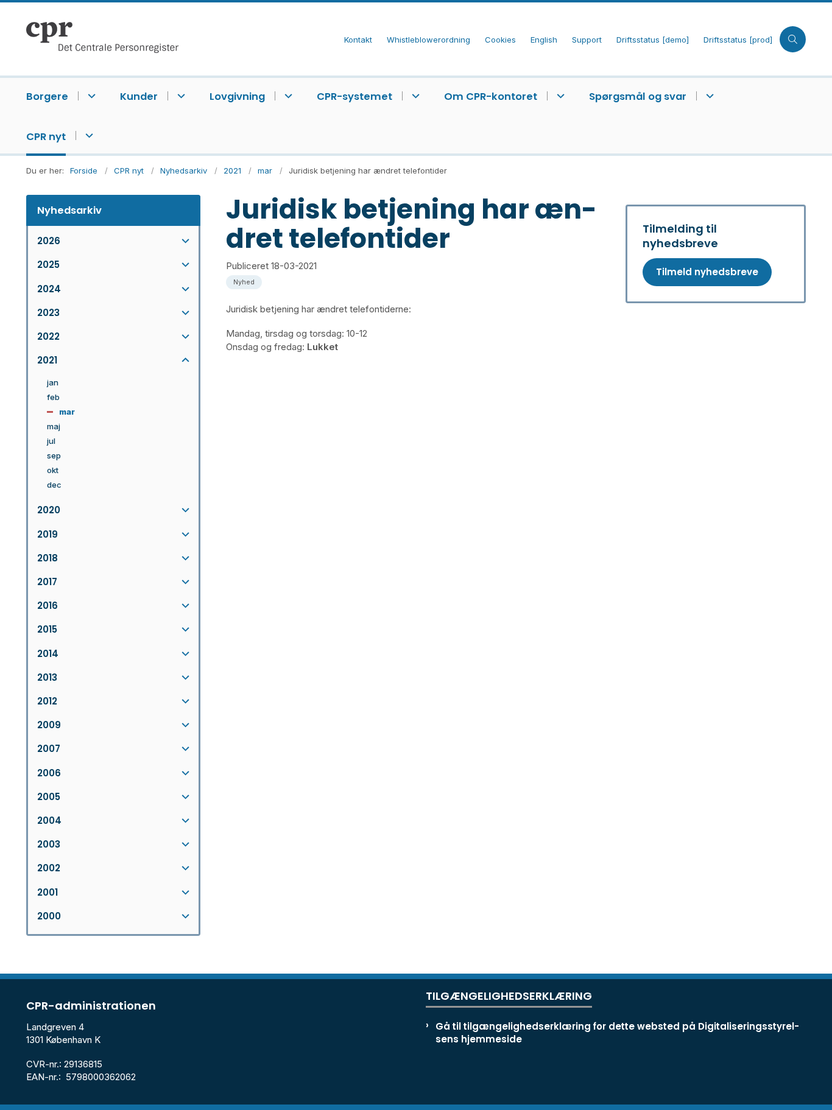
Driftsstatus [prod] (737, 40)
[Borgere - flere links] (90, 95)
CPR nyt (46, 137)
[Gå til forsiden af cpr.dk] (181, 39)
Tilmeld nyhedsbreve (707, 271)
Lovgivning (237, 97)
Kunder (139, 97)
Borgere (47, 97)
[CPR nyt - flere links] (87, 135)
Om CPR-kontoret (490, 97)
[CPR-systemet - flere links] (414, 95)
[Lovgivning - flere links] (286, 95)
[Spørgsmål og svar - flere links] (708, 95)
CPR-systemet (354, 97)
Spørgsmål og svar (637, 97)
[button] (182, 240)
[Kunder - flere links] (179, 95)
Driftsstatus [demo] (652, 40)
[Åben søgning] (793, 39)
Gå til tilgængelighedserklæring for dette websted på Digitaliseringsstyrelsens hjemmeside (617, 1032)
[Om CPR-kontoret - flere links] (559, 95)
